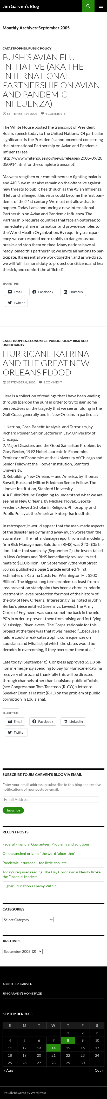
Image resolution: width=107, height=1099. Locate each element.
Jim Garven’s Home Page (22, 993)
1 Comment (52, 382)
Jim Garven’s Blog (21, 6)
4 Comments (55, 114)
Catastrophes (15, 48)
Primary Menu (101, 6)
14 (53, 1048)
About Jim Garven (17, 984)
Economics (38, 341)
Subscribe (13, 810)
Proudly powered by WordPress (24, 1093)
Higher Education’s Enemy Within (30, 886)
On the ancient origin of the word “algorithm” (39, 853)
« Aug (8, 1070)
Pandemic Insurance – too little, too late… (36, 862)
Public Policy (39, 48)
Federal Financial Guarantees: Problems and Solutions (46, 844)
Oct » (99, 1070)
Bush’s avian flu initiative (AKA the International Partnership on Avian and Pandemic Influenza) (51, 80)
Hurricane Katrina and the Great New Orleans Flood (46, 363)
